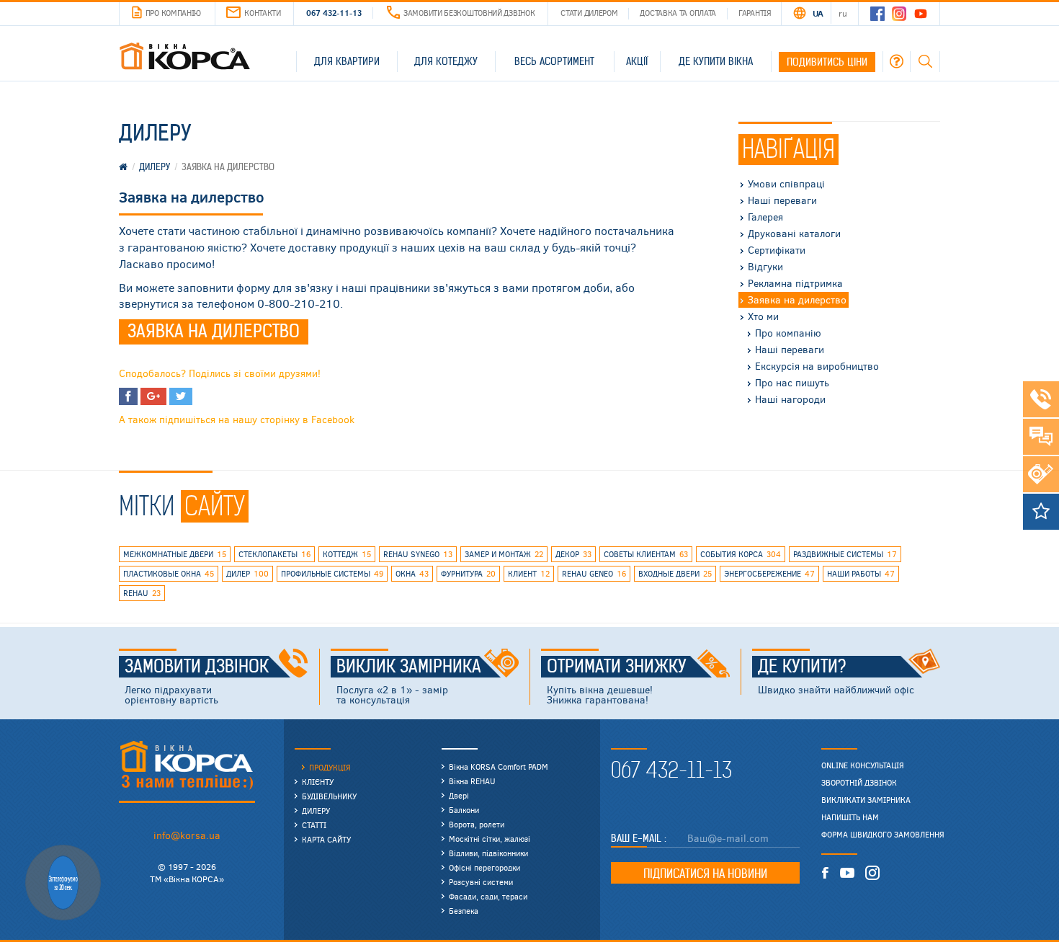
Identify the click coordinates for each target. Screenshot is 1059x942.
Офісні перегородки (484, 867)
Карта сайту (326, 839)
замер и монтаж (504, 553)
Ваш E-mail (637, 838)
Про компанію (173, 12)
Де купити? (802, 666)
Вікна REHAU (472, 781)
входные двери (675, 573)
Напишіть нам (850, 817)
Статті (314, 824)
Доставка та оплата (678, 12)
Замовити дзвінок (197, 666)
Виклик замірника (408, 666)
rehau (142, 592)
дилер (247, 573)
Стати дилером (588, 12)
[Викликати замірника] (1041, 474)
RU (842, 13)
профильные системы (332, 573)
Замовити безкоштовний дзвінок (469, 12)
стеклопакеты (274, 553)
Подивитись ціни (827, 61)
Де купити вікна (716, 61)
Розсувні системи (481, 881)
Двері (459, 795)
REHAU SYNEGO (417, 553)
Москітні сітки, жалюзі (489, 838)
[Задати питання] (1041, 437)
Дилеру (316, 810)
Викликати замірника (866, 800)
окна (412, 573)
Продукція (330, 767)
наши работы (861, 573)
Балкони (464, 809)
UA (818, 13)
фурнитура (468, 573)
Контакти (262, 12)
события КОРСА (740, 553)
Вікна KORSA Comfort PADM (498, 766)
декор (573, 553)
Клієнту (318, 781)
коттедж (347, 553)
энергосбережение (769, 573)
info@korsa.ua (186, 835)
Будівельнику (329, 796)
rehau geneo (594, 573)
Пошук (925, 61)
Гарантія (755, 12)
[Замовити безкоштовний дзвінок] (1041, 399)
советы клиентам (646, 553)
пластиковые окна (168, 573)
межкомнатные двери (174, 553)
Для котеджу (446, 61)
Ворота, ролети (476, 824)
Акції (637, 61)
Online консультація (862, 765)
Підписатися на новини (705, 873)
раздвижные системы (845, 553)
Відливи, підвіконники (488, 853)
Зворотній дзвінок (859, 782)
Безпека (463, 910)
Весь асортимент (554, 61)
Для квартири (347, 61)
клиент (529, 573)
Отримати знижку (617, 666)
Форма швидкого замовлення (882, 834)
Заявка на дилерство (214, 331)
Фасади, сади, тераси (488, 896)
